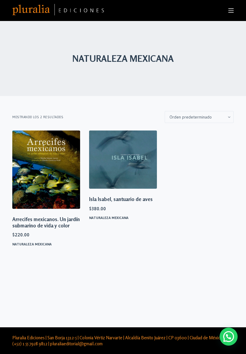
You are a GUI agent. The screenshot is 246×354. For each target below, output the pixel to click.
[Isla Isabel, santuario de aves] (123, 159)
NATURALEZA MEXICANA (32, 244)
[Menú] (231, 10)
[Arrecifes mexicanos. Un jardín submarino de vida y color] (46, 169)
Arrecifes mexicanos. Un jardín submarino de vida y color (46, 222)
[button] (229, 337)
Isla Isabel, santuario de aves (121, 199)
